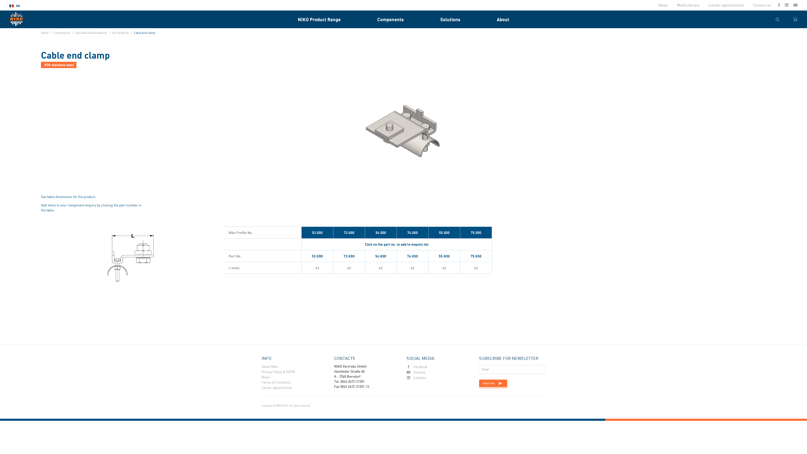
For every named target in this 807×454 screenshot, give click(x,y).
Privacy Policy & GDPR (278, 372)
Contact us (762, 5)
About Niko (270, 367)
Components (390, 19)
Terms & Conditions (276, 382)
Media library (688, 5)
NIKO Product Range (319, 19)
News (663, 5)
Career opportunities (726, 5)
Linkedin (419, 378)
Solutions (450, 19)
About (503, 19)
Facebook (420, 367)
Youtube (419, 372)
